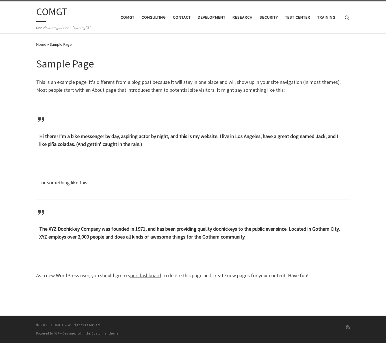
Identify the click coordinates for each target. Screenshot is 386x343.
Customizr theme (105, 333)
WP (57, 333)
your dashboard (144, 275)
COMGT (57, 325)
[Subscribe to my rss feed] (348, 326)
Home (41, 44)
